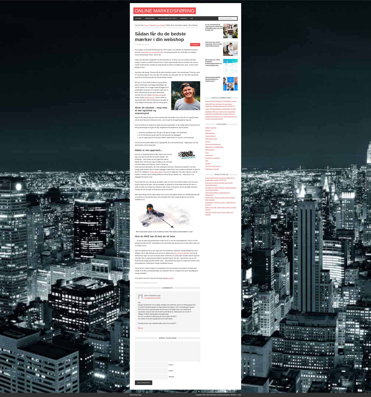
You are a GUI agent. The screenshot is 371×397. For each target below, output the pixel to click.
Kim (148, 44)
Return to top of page (135, 395)
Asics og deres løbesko (181, 253)
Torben (207, 104)
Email (171, 371)
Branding (208, 130)
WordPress (234, 395)
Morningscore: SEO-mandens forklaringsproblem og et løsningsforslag (213, 62)
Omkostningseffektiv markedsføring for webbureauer (212, 79)
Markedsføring (209, 150)
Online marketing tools (167, 18)
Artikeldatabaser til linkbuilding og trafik (224, 101)
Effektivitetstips (210, 133)
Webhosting (149, 18)
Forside (138, 18)
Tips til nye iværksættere (213, 166)
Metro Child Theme (211, 395)
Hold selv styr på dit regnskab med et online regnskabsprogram (213, 44)
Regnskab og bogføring (212, 158)
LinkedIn (171, 278)
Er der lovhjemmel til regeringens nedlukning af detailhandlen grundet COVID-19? (214, 27)
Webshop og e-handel (150, 283)
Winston (207, 101)
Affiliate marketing (210, 128)
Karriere (207, 141)
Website (171, 377)
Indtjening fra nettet (211, 139)
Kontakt (183, 18)
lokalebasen (209, 112)
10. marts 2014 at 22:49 (152, 298)
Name (171, 365)
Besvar (140, 328)
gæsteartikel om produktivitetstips (152, 52)
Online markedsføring (164, 10)
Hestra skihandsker (156, 172)
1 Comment (195, 44)
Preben (207, 109)
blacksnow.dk (149, 97)
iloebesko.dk (156, 95)
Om (192, 18)
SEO (206, 161)
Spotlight (208, 163)
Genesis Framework (224, 395)
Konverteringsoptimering (213, 144)
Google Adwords (210, 136)
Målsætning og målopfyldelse (214, 147)
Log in (239, 395)
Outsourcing (209, 155)
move (207, 152)
